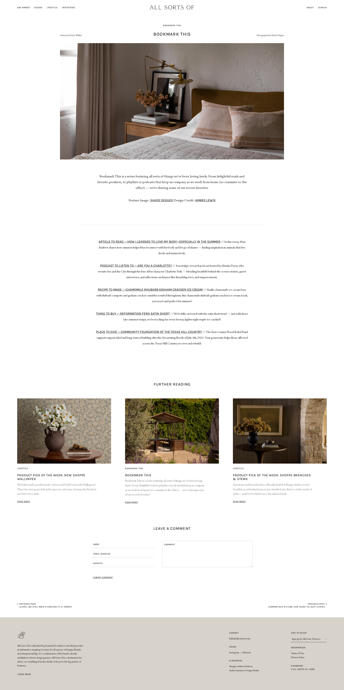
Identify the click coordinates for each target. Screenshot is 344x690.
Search (322, 7)
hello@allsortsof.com (239, 639)
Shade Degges (161, 200)
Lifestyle (52, 7)
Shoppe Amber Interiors (241, 666)
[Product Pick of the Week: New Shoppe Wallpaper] (64, 431)
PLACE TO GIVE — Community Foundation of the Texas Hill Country (149, 332)
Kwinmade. (297, 666)
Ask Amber (23, 7)
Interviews (68, 7)
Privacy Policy (297, 658)
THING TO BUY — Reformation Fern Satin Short (133, 314)
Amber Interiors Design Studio (244, 671)
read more (23, 501)
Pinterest (246, 653)
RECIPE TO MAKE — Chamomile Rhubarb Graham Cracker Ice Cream (150, 290)
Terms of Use (297, 653)
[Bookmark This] (172, 431)
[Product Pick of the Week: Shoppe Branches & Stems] (280, 431)
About (310, 7)
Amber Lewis (205, 200)
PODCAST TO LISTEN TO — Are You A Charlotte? (136, 266)
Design (38, 7)
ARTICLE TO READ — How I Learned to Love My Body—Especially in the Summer (159, 242)
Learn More (24, 674)
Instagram (234, 653)
